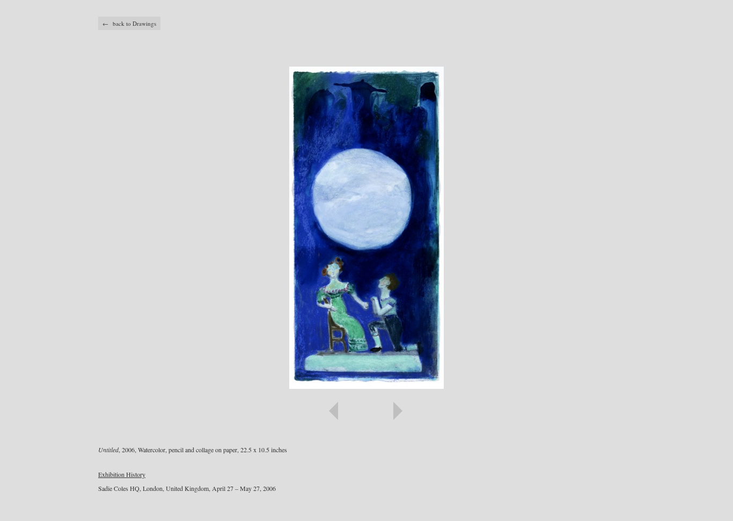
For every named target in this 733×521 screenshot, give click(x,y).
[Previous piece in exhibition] (232, 411)
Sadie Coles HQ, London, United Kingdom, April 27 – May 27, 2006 (187, 488)
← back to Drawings (129, 23)
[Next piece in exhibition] (500, 411)
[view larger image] (366, 228)
